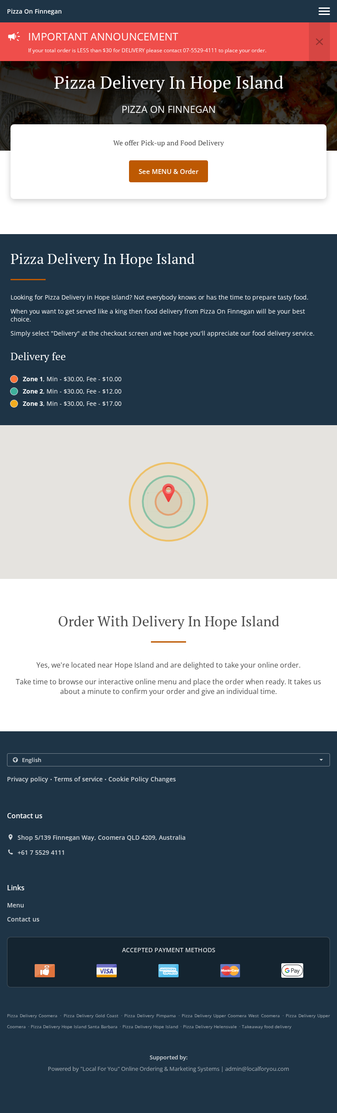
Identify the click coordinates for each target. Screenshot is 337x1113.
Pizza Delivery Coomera (32, 1015)
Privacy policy (27, 779)
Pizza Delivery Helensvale (210, 1026)
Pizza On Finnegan (34, 11)
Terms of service (78, 779)
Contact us (23, 919)
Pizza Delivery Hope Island (150, 1026)
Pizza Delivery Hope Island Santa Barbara (74, 1026)
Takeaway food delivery (266, 1026)
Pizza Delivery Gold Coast (91, 1015)
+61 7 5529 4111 (41, 852)
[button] (324, 11)
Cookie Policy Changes (142, 779)
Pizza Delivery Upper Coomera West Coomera (231, 1015)
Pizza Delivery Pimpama (150, 1015)
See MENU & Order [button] (168, 171)
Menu (15, 905)
